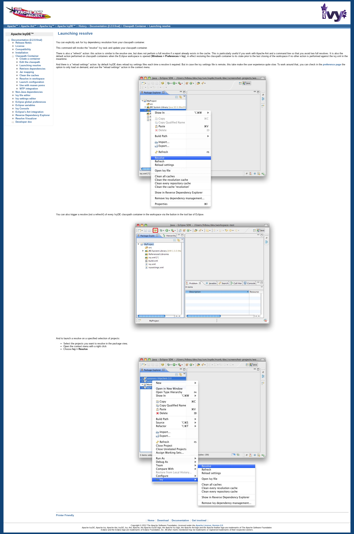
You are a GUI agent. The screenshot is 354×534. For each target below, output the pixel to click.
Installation (21, 52)
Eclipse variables (25, 105)
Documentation (180, 520)
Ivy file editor (22, 95)
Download (163, 520)
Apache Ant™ (29, 26)
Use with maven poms (32, 85)
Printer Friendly (65, 515)
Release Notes (23, 42)
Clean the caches (29, 75)
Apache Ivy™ (46, 26)
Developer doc (23, 121)
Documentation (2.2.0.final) (105, 26)
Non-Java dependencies (29, 92)
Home (151, 520)
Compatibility (23, 49)
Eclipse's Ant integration (29, 111)
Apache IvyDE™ (66, 26)
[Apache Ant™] (29, 19)
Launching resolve (159, 26)
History (83, 26)
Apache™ (12, 26)
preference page (332, 64)
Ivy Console (22, 108)
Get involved (199, 520)
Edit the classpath (30, 62)
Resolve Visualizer (26, 118)
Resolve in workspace (32, 78)
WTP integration (29, 88)
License (19, 46)
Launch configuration (32, 82)
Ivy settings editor (25, 98)
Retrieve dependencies (32, 68)
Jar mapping (27, 72)
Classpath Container (134, 26)
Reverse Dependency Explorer (32, 115)
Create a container (30, 58)
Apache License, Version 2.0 (209, 525)
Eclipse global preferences (30, 102)
